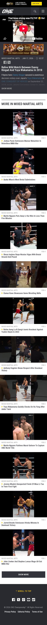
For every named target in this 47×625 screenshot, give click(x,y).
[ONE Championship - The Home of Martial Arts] (8, 11)
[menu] (43, 11)
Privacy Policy (10, 612)
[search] (35, 11)
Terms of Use (37, 612)
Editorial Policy (24, 612)
